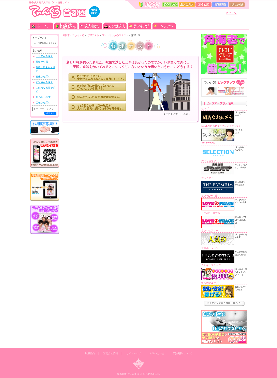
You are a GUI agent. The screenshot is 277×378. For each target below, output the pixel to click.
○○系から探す (43, 96)
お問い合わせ (156, 353)
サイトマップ (133, 353)
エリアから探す (44, 56)
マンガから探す (44, 82)
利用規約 (90, 353)
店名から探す (43, 102)
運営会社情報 (110, 353)
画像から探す (43, 76)
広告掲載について (182, 353)
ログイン (231, 13)
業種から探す (43, 61)
